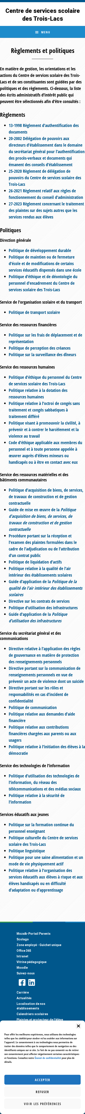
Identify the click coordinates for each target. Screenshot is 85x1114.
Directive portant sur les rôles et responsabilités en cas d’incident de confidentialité (38, 694)
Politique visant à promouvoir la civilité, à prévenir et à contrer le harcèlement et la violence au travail (44, 429)
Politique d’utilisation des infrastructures (43, 608)
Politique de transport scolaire (34, 312)
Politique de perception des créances (39, 348)
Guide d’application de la (45, 588)
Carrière (23, 992)
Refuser (42, 1092)
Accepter (42, 1080)
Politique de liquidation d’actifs (35, 562)
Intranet (22, 956)
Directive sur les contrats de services (39, 601)
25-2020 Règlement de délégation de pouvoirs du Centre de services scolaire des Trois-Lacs (45, 177)
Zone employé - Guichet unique (39, 945)
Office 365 (24, 950)
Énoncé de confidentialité (48, 1058)
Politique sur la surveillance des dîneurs (42, 354)
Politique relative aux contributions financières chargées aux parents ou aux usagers (42, 733)
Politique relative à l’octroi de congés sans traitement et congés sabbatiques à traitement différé (44, 409)
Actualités (24, 998)
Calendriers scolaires (32, 1014)
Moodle (22, 967)
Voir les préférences (42, 1104)
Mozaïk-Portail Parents (34, 933)
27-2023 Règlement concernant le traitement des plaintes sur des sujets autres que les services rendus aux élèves (46, 210)
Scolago (23, 939)
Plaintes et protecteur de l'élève (40, 1019)
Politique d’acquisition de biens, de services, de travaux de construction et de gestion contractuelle (46, 496)
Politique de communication (33, 707)
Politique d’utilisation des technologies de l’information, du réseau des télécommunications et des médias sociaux (45, 782)
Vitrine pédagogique (31, 962)
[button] (78, 1026)
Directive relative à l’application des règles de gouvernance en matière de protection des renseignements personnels (44, 655)
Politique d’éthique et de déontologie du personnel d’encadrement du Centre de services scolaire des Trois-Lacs (43, 283)
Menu (45, 32)
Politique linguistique (27, 851)
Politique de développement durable (40, 250)
